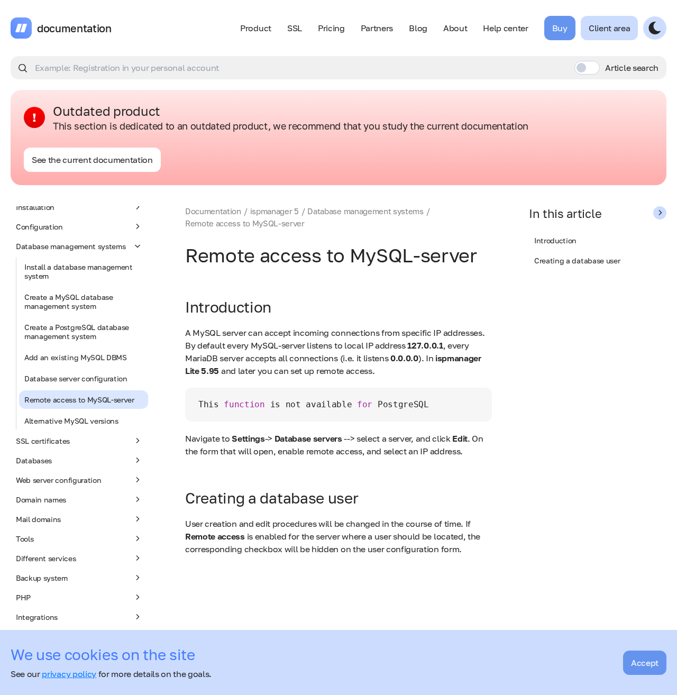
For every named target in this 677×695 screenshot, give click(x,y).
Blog (418, 28)
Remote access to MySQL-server (79, 399)
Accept (644, 662)
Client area (609, 28)
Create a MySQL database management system (68, 301)
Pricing (331, 28)
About (455, 28)
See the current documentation (92, 159)
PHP (23, 597)
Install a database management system (78, 271)
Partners (377, 28)
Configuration (39, 226)
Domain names (41, 499)
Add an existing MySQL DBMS (75, 357)
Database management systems (70, 246)
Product (255, 28)
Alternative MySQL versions (71, 420)
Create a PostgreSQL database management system (76, 332)
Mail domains (38, 519)
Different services (46, 558)
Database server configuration (75, 378)
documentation (74, 28)
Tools (24, 538)
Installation (35, 207)
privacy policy (69, 674)
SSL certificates (43, 440)
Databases (34, 460)
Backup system (42, 577)
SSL (294, 28)
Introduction (555, 240)
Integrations (37, 616)
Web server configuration (58, 479)
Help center (505, 28)
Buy (560, 28)
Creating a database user (577, 260)
